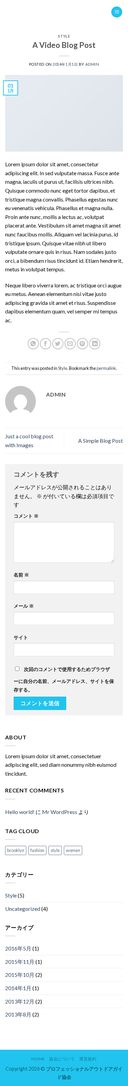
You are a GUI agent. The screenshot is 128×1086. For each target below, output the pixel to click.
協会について (62, 1058)
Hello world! (19, 812)
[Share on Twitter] (57, 343)
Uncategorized (22, 908)
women (73, 850)
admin (92, 64)
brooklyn (15, 850)
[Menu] (116, 12)
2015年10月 (19, 974)
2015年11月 (19, 961)
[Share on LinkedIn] (94, 343)
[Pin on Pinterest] (82, 343)
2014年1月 (18, 988)
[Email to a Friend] (70, 343)
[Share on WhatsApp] (33, 343)
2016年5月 (18, 948)
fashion (37, 850)
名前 (21, 575)
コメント (26, 516)
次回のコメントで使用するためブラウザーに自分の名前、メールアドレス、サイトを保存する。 (64, 679)
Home (38, 1058)
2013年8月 (18, 1014)
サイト (21, 637)
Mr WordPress (59, 812)
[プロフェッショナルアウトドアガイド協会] (58, 12)
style (55, 850)
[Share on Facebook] (45, 343)
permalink (106, 368)
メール (24, 606)
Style (64, 36)
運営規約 (87, 1058)
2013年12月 (19, 1001)
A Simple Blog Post (100, 440)
